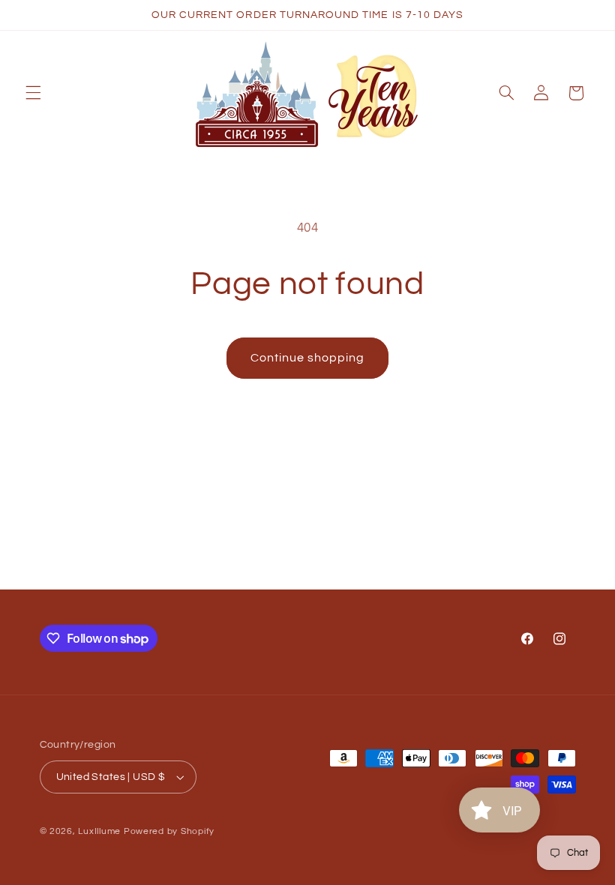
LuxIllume (99, 831)
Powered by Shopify (169, 831)
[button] (33, 93)
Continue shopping (307, 358)
